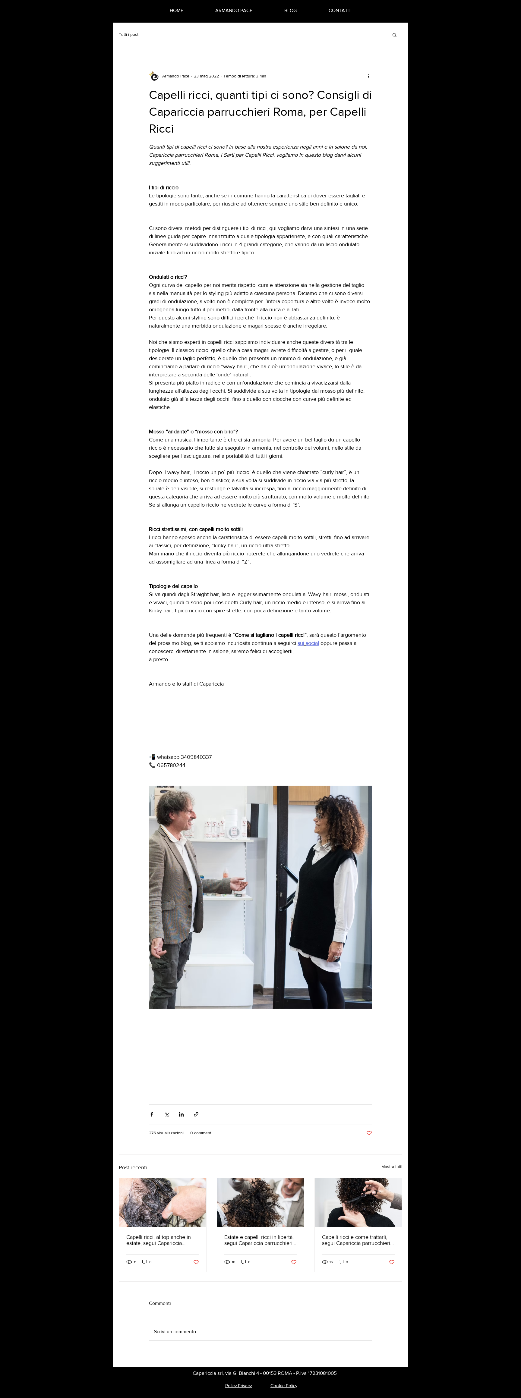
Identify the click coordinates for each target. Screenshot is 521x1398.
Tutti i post (128, 34)
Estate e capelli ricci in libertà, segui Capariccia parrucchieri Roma (259, 1240)
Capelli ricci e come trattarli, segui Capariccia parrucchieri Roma (356, 1240)
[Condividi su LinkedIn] (181, 1114)
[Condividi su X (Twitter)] (166, 1114)
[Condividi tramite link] (196, 1114)
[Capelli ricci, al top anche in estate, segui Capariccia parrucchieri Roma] (162, 1202)
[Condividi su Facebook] (152, 1114)
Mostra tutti (391, 1166)
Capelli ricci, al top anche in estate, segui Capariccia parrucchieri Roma (158, 1240)
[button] (394, 34)
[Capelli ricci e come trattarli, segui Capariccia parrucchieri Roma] (358, 1202)
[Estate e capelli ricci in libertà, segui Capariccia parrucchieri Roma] (260, 1202)
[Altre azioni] (368, 76)
